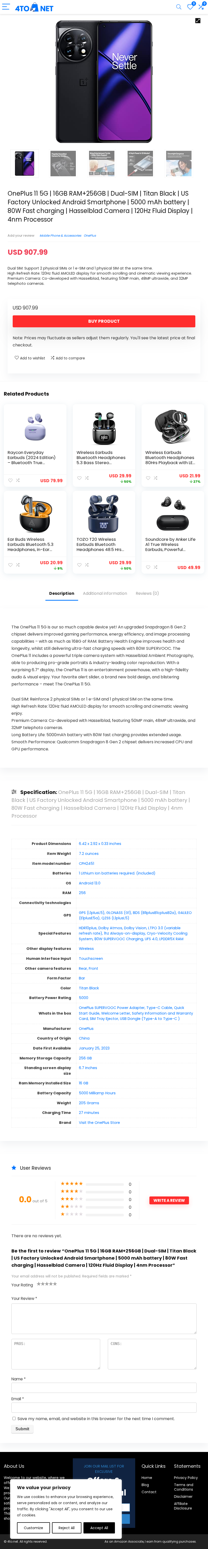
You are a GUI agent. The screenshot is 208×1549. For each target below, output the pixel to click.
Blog (145, 1484)
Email (17, 1399)
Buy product (104, 321)
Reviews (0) (147, 593)
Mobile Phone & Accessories (60, 235)
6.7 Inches (88, 1067)
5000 (83, 997)
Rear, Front (88, 968)
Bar (82, 978)
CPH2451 (86, 863)
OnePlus (90, 235)
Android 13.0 (89, 883)
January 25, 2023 (94, 1048)
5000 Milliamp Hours (97, 1093)
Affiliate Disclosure (183, 1506)
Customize (33, 1527)
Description (61, 593)
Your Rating (22, 1285)
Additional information (105, 593)
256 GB (85, 1058)
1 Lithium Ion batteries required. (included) (117, 873)
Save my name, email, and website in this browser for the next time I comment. (96, 1419)
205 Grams (89, 1103)
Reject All (67, 1527)
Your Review (24, 1298)
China (84, 1038)
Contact (149, 1491)
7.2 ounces (89, 853)
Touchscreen (91, 958)
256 (82, 892)
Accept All (99, 1527)
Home (147, 1477)
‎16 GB (83, 1083)
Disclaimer (183, 1496)
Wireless (86, 948)
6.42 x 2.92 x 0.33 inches (100, 843)
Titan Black (89, 988)
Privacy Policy (186, 1477)
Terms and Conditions (183, 1487)
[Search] (179, 7)
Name (18, 1379)
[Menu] (6, 7)
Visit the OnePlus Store (99, 1122)
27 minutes (89, 1112)
